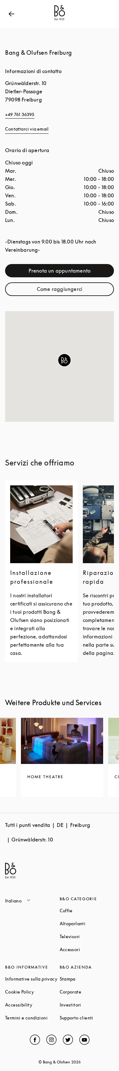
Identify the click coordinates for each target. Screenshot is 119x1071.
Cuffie (87, 910)
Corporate (87, 991)
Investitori (87, 1004)
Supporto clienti (87, 1017)
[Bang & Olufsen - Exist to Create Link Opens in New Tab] (60, 20)
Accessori (87, 949)
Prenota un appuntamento (71, 272)
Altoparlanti (87, 923)
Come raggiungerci (75, 290)
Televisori (87, 936)
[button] (64, 360)
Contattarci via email (27, 129)
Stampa (87, 979)
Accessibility (32, 1004)
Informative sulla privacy (32, 979)
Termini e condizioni (32, 1017)
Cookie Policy (32, 991)
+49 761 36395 (20, 114)
